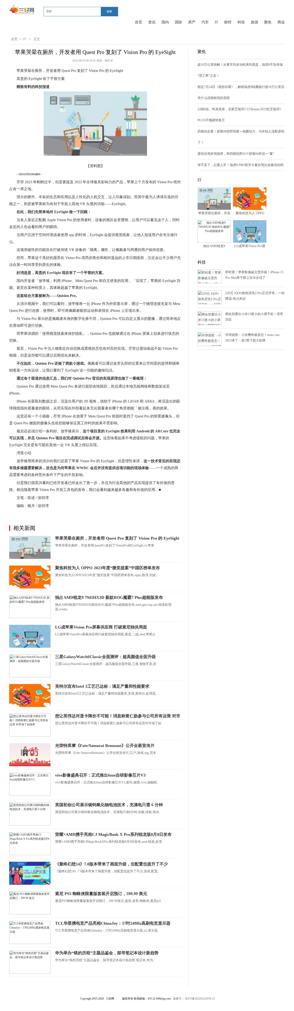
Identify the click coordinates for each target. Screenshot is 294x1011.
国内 (165, 22)
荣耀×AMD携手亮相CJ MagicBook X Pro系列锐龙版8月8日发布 (113, 834)
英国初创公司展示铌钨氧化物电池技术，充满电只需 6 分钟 (109, 805)
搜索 (109, 11)
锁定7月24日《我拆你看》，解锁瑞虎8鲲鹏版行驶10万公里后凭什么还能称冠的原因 (241, 92)
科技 (241, 22)
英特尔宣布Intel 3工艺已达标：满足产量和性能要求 (102, 686)
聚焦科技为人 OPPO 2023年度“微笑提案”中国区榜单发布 (107, 568)
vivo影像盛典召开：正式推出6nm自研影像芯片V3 (100, 775)
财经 (228, 22)
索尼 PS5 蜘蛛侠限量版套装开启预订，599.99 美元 (101, 893)
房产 (191, 22)
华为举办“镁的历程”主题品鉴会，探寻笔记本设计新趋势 (106, 953)
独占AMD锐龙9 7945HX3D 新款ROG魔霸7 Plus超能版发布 (109, 597)
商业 (281, 22)
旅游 (254, 22)
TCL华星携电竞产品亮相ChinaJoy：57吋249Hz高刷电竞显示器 (112, 923)
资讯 (151, 22)
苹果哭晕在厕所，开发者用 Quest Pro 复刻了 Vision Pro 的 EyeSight (117, 538)
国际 (178, 22)
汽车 (205, 22)
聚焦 (267, 22)
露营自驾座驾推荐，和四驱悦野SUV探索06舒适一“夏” (236, 153)
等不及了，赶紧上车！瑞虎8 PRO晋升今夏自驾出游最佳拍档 (240, 165)
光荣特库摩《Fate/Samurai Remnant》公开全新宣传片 (105, 745)
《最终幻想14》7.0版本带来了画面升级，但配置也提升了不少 (111, 864)
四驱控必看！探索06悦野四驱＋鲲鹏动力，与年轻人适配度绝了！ (241, 137)
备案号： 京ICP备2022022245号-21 (194, 998)
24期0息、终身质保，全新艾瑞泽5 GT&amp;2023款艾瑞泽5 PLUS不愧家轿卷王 (239, 114)
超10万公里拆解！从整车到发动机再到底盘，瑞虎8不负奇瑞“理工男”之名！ (240, 70)
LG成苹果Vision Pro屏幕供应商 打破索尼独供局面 (101, 627)
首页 (138, 22)
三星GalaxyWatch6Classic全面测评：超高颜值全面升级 (105, 656)
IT (216, 22)
